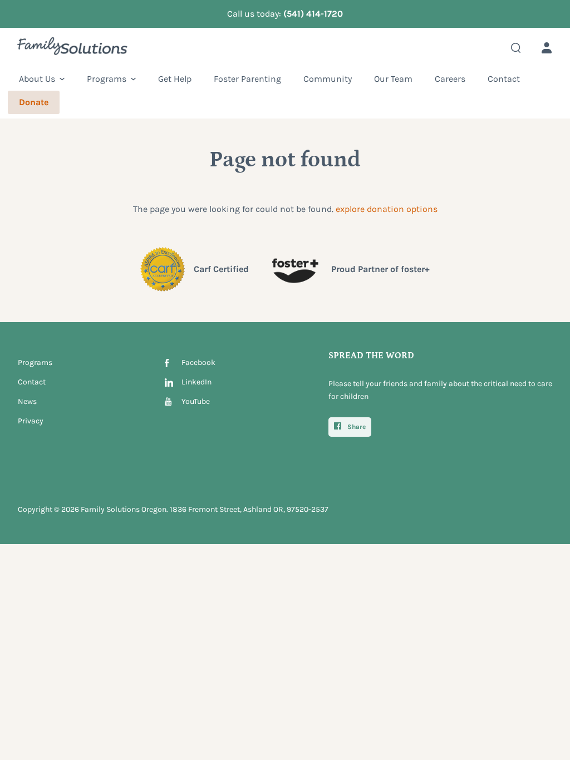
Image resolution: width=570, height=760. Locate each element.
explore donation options (387, 209)
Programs (35, 362)
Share (356, 427)
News (27, 401)
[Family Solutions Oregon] (72, 49)
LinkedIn (196, 382)
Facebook (198, 362)
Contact (32, 382)
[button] (42, 79)
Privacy (30, 421)
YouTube (195, 401)
